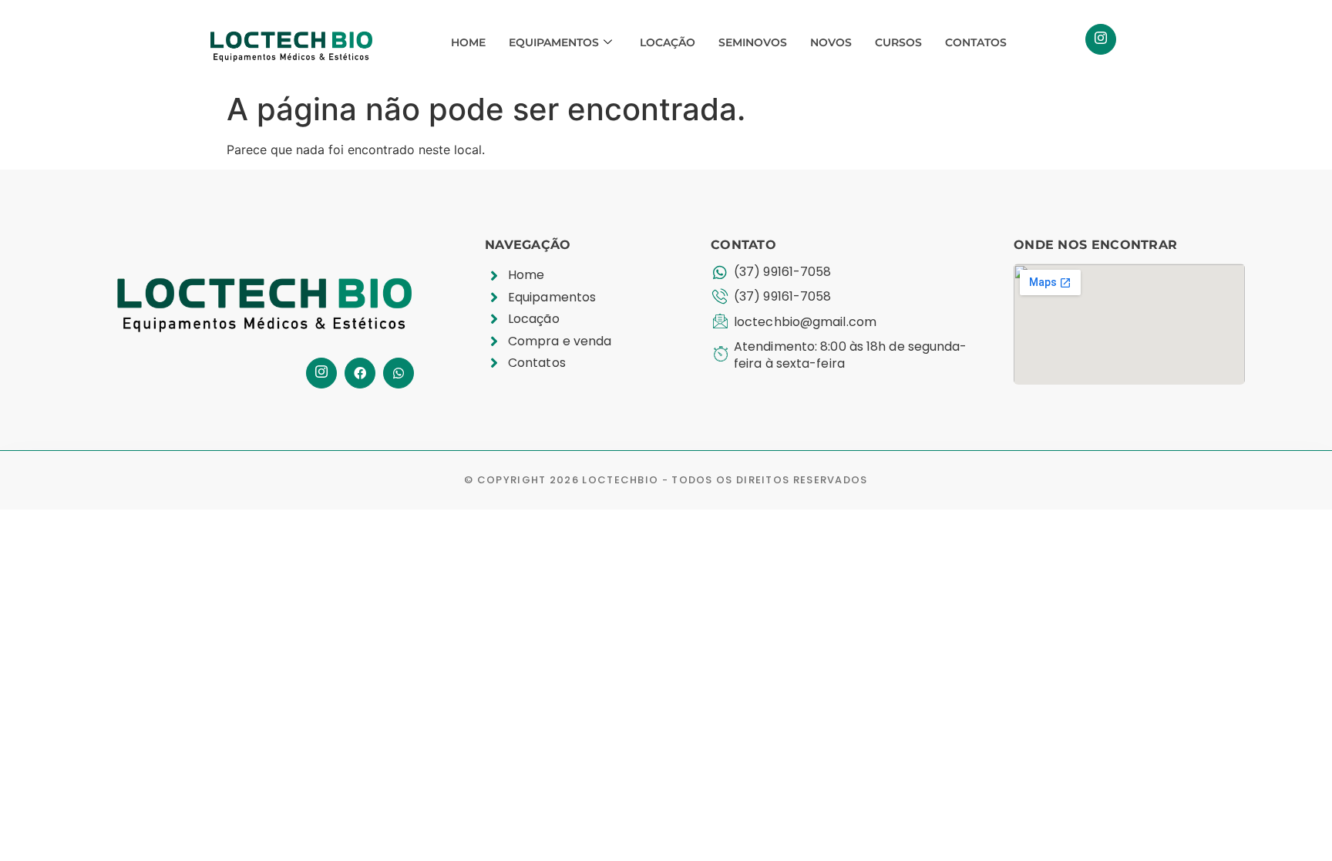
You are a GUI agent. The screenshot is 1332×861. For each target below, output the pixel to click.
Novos (831, 42)
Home (468, 42)
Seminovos (752, 42)
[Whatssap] (398, 373)
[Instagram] (1100, 39)
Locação (667, 42)
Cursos (898, 42)
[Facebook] (360, 373)
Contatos (976, 42)
